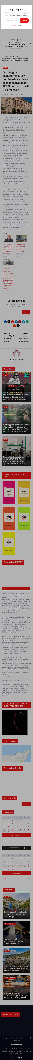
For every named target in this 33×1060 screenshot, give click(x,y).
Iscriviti (25, 21)
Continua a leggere (16, 25)
